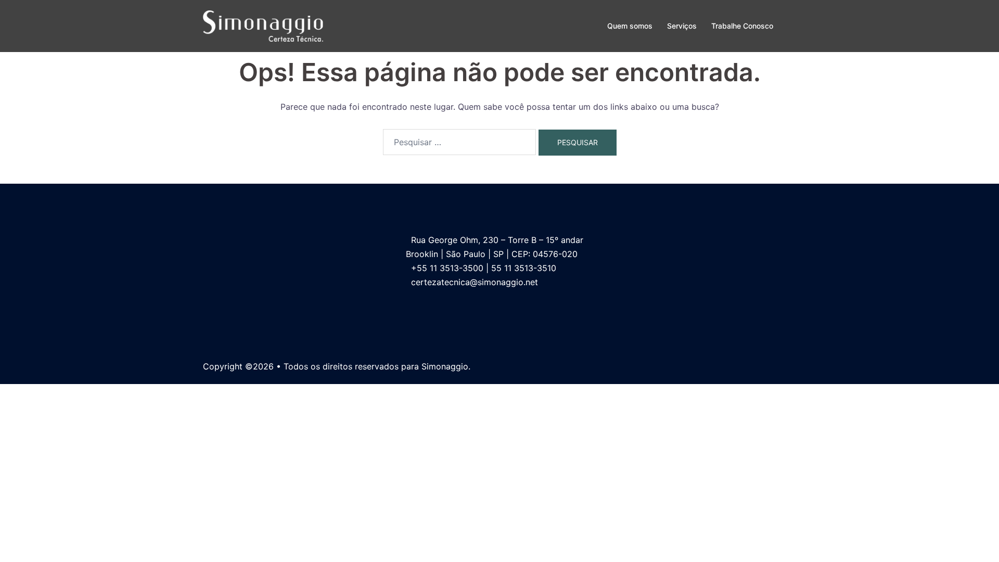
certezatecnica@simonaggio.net (474, 282)
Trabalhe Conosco (742, 25)
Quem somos (629, 25)
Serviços (682, 25)
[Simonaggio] (263, 25)
